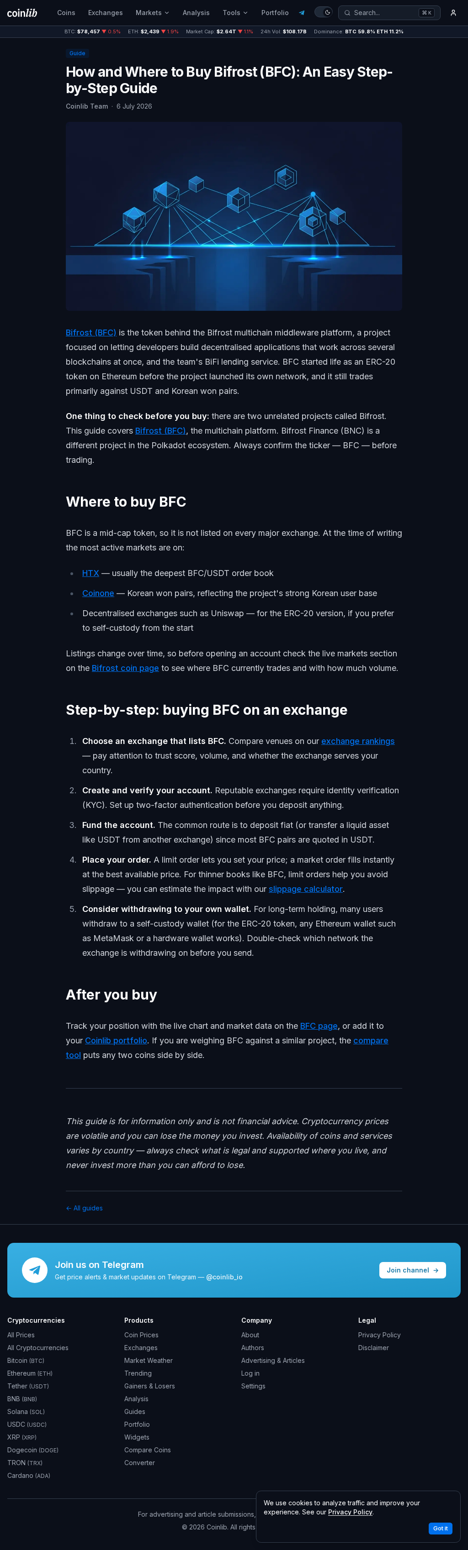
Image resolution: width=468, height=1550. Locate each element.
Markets (149, 12)
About (250, 1335)
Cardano (28, 1475)
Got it (440, 1528)
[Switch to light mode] (323, 11)
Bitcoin (25, 1360)
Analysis (196, 12)
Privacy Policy (379, 1335)
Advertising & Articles (273, 1360)
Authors (252, 1347)
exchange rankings (358, 741)
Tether (28, 1386)
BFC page (319, 1026)
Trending (138, 1373)
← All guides (84, 1208)
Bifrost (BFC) (91, 332)
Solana (26, 1411)
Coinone (98, 593)
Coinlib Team (87, 106)
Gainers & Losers (149, 1386)
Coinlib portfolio (116, 1040)
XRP (22, 1437)
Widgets (136, 1437)
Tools (231, 12)
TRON (25, 1462)
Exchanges (105, 12)
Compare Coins (147, 1450)
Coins (66, 12)
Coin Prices (141, 1335)
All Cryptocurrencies (38, 1347)
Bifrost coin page (125, 668)
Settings (253, 1386)
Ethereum (30, 1373)
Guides (134, 1411)
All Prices (21, 1335)
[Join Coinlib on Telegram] (301, 12)
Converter (139, 1462)
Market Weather (148, 1360)
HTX (90, 573)
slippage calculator (306, 889)
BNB (22, 1399)
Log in (250, 1373)
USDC (27, 1424)
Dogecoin (32, 1450)
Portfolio (275, 12)
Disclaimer (373, 1347)
